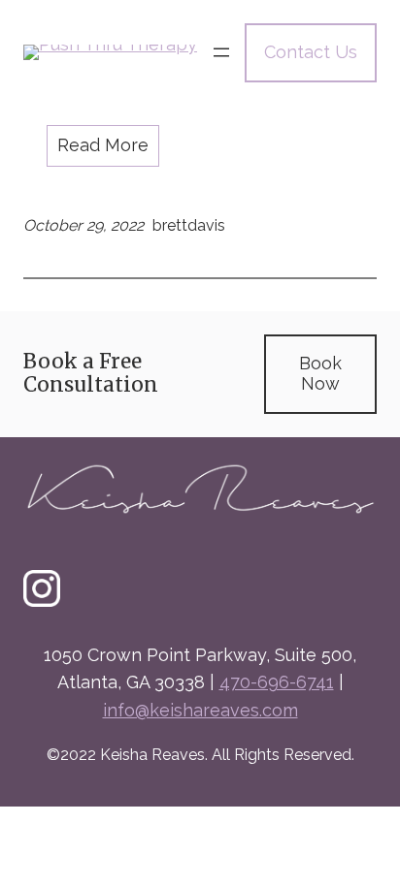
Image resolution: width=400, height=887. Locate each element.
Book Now (320, 373)
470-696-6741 (276, 682)
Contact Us (310, 52)
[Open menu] (221, 52)
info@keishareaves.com (200, 710)
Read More (103, 145)
